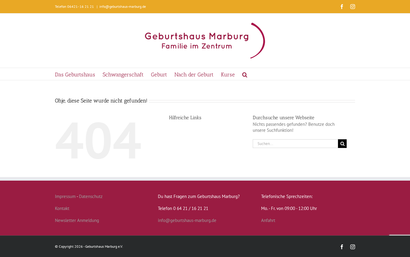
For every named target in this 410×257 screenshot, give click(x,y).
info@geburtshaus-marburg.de (122, 6)
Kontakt (62, 208)
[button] (244, 74)
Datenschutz (91, 196)
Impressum (65, 196)
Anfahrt (268, 220)
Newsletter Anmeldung (77, 220)
